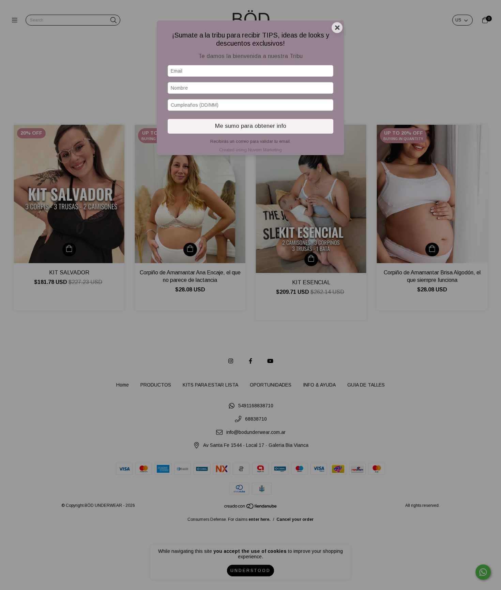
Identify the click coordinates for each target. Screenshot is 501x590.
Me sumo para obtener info (250, 126)
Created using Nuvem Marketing (250, 149)
